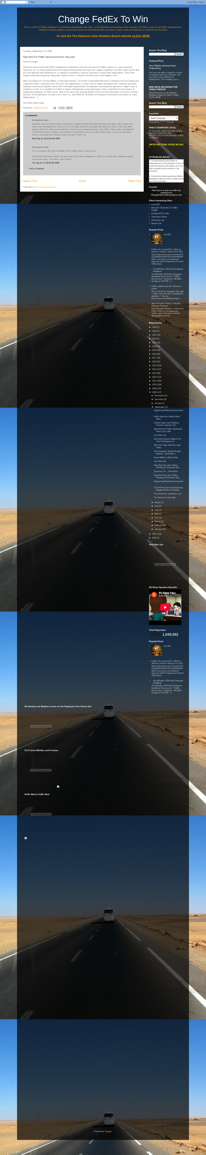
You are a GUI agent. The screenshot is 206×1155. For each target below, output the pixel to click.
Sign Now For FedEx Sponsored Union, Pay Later (168, 430)
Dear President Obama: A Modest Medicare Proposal (166, 304)
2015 (154, 365)
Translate (170, 122)
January (158, 529)
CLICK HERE (155, 97)
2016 (154, 361)
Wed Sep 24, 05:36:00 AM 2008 (46, 138)
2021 (154, 342)
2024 (154, 331)
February (159, 525)
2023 (154, 335)
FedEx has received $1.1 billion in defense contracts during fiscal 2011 (167, 250)
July (157, 506)
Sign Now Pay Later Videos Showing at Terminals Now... (167, 466)
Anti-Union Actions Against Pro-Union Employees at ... (167, 440)
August (158, 502)
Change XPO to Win (160, 213)
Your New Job (160, 435)
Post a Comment (36, 168)
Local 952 (155, 204)
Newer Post (30, 181)
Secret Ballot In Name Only (166, 457)
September (160, 407)
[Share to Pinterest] (71, 107)
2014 (154, 369)
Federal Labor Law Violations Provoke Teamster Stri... (166, 424)
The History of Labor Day (165, 497)
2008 (154, 392)
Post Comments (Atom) (45, 187)
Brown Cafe (156, 223)
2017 (154, 358)
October (158, 403)
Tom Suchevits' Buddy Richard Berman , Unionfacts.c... (167, 452)
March (158, 521)
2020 (154, 346)
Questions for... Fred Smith (165, 471)
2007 (154, 534)
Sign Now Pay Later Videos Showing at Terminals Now (166, 476)
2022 (154, 338)
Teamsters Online (159, 217)
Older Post (134, 181)
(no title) (167, 234)
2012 (154, 377)
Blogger (108, 1131)
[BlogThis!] (62, 107)
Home (82, 181)
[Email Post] (54, 108)
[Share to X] (65, 107)
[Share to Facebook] (68, 107)
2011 (154, 381)
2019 (154, 350)
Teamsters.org (157, 220)
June (157, 510)
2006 (154, 538)
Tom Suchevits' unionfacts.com (167, 494)
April (157, 517)
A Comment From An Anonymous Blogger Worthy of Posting (168, 488)
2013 (154, 373)
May (157, 514)
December (159, 395)
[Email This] (59, 107)
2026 (154, 327)
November (159, 399)
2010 (154, 384)
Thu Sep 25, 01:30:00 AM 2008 (45, 163)
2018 (154, 354)
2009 (154, 388)
